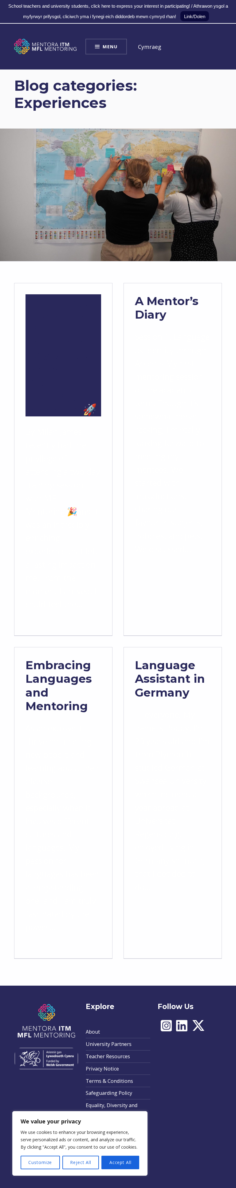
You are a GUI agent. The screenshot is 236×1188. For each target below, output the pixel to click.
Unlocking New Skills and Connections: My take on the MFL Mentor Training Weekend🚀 (63, 355)
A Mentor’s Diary (167, 307)
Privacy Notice (102, 1068)
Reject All (80, 1162)
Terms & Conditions (109, 1081)
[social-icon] (166, 1030)
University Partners (109, 1044)
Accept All (120, 1162)
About (93, 1031)
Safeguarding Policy (109, 1093)
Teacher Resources (108, 1056)
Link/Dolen (194, 16)
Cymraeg (149, 46)
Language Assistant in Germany (170, 678)
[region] (80, 1143)
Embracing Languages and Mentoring (59, 685)
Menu (110, 46)
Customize (40, 1162)
